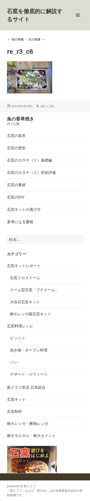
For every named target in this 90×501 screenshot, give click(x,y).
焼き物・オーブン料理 (29, 350)
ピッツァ (17, 338)
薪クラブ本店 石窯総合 (26, 387)
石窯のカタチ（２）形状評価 (31, 172)
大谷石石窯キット (25, 302)
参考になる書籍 (20, 222)
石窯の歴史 (16, 148)
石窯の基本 (16, 135)
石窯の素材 (16, 185)
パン (14, 362)
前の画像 (18, 39)
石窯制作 (14, 411)
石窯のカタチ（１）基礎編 (29, 160)
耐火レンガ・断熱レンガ (27, 423)
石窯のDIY (15, 197)
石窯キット (16, 399)
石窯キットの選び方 (24, 209)
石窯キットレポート (24, 266)
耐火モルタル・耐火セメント (31, 435)
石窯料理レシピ (20, 326)
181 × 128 (47, 106)
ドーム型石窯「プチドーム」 (34, 290)
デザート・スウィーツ (29, 374)
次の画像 (34, 39)
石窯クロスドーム (25, 278)
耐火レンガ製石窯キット (30, 314)
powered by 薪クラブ (21, 486)
